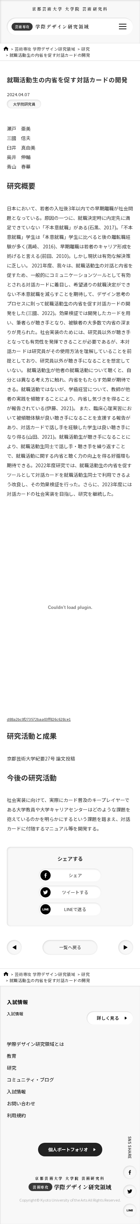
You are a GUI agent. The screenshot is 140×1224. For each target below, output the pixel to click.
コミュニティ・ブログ (30, 1079)
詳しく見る (108, 1018)
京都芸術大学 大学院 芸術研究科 (70, 9)
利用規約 (16, 1115)
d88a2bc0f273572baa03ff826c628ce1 (39, 719)
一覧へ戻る (70, 947)
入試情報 (16, 1091)
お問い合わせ (21, 1103)
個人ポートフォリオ (68, 1149)
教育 (11, 1055)
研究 (11, 1067)
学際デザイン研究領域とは (35, 1044)
